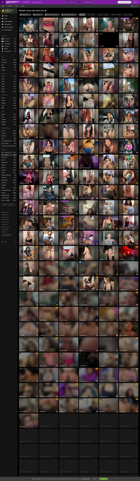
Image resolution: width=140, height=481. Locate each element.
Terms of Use (5, 224)
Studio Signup (5, 229)
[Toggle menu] (2, 2)
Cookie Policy (86, 479)
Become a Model (6, 227)
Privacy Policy (5, 222)
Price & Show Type (52, 14)
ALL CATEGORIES (10, 204)
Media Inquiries (5, 219)
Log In (135, 2)
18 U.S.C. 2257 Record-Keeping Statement (7, 235)
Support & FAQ (5, 212)
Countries (38, 14)
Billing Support (5, 214)
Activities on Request (69, 14)
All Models (4, 231)
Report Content (5, 217)
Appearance (25, 14)
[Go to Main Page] (13, 2)
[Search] (81, 2)
